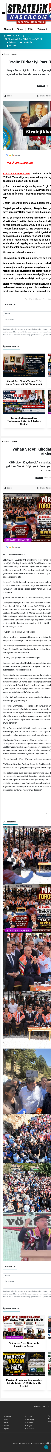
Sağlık (6, 1422)
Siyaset (14, 54)
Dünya (20, 29)
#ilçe (44, 299)
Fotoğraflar (27, 42)
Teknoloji (42, 29)
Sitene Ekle (40, 1407)
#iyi (26, 299)
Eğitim (6, 1428)
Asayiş (6, 1425)
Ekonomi (8, 29)
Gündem (30, 1428)
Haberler (5, 54)
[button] (25, 37)
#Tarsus (38, 299)
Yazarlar (12, 46)
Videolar (12, 42)
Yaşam (29, 1425)
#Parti (31, 299)
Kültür (30, 29)
